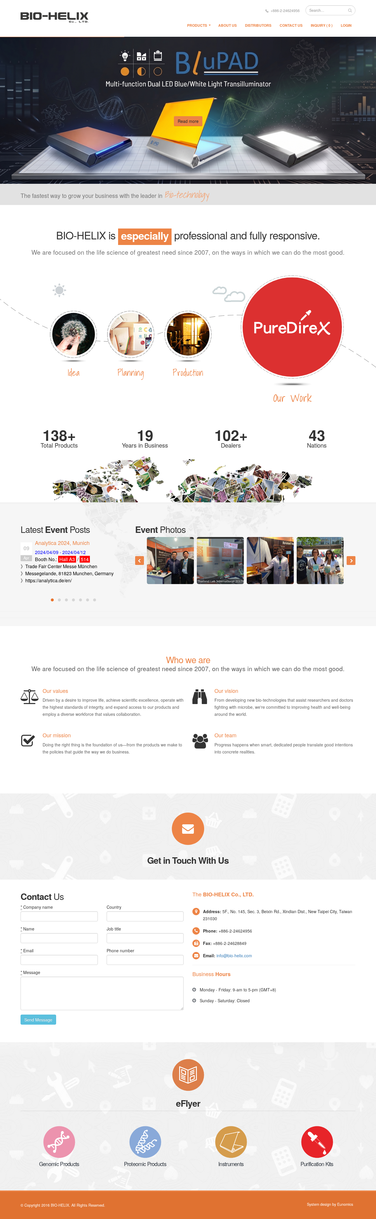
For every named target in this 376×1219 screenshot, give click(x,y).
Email (27, 950)
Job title (114, 929)
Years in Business (145, 445)
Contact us (291, 25)
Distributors (258, 25)
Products (197, 25)
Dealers (231, 445)
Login (346, 25)
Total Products (59, 445)
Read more (188, 121)
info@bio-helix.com (234, 955)
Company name (37, 907)
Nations (317, 445)
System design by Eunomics (330, 1204)
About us (227, 25)
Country (114, 907)
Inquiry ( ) (322, 25)
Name (27, 929)
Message (30, 972)
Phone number (120, 950)
